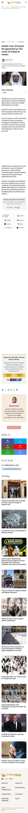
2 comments (21, 41)
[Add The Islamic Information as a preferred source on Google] (10, 207)
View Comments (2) (14, 427)
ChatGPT (21, 215)
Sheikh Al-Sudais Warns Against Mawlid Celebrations (12, 619)
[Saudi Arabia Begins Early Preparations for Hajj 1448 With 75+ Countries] (14, 693)
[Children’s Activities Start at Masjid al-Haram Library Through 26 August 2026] (14, 489)
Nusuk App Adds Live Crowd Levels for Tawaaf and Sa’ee (14, 677)
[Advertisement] (14, 27)
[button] (2, 2)
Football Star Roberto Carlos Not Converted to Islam (13, 735)
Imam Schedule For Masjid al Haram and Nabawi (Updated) (14, 591)
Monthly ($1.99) (19, 375)
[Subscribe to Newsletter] (18, 207)
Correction (18, 794)
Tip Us (17, 798)
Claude (21, 224)
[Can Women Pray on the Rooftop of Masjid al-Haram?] (14, 519)
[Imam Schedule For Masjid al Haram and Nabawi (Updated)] (14, 578)
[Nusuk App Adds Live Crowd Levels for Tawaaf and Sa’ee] (14, 665)
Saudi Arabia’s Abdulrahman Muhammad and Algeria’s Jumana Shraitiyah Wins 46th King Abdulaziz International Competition (14, 561)
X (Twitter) (8, 224)
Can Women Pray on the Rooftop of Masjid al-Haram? (14, 531)
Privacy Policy (20, 787)
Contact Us (18, 783)
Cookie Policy (6, 794)
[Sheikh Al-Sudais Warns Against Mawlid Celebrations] (14, 607)
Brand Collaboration (6, 789)
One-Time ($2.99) (8, 375)
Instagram (8, 220)
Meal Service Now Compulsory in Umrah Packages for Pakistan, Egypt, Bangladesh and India (13, 648)
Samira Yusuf (9, 59)
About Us (5, 783)
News (7, 6)
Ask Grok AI (21, 227)
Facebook (21, 220)
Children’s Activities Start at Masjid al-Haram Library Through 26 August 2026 (13, 502)
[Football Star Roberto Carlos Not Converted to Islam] (14, 722)
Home (3, 6)
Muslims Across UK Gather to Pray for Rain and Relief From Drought (13, 761)
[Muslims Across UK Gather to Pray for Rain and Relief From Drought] (14, 749)
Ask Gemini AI (8, 227)
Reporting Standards (5, 799)
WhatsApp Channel (6, 216)
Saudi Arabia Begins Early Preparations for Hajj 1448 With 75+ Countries (14, 706)
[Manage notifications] (3, 810)
